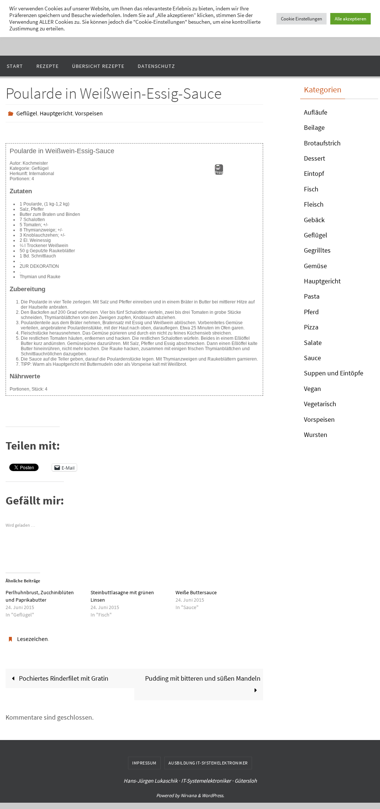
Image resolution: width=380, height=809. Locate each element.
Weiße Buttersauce (196, 590)
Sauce (312, 357)
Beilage (314, 127)
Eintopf (314, 173)
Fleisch (314, 204)
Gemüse (315, 266)
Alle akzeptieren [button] (350, 19)
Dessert (314, 158)
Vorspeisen (89, 112)
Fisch (311, 189)
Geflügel (26, 112)
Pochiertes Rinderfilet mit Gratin (62, 674)
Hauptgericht (56, 112)
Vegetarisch (320, 403)
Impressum (144, 759)
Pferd (311, 312)
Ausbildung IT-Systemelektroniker (208, 759)
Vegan (312, 388)
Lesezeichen (32, 636)
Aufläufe (315, 112)
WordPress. (213, 791)
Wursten (315, 434)
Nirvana (189, 791)
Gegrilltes (317, 250)
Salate (313, 342)
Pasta (312, 296)
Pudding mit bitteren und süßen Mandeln (203, 674)
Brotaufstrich (322, 143)
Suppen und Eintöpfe (333, 373)
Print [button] (219, 170)
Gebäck (314, 220)
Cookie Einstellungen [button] (301, 19)
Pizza (311, 327)
